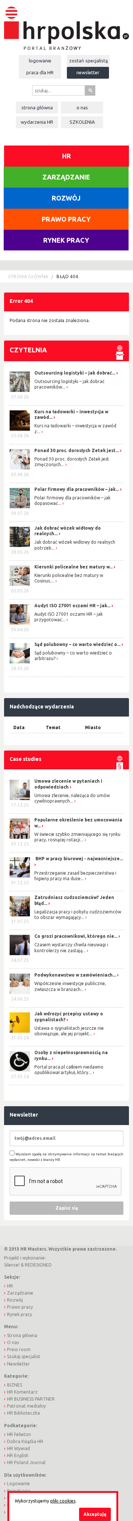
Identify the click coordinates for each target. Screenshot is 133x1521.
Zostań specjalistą (88, 60)
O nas (82, 107)
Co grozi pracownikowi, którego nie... (75, 936)
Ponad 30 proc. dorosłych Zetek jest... (76, 450)
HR (66, 156)
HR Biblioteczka (23, 1413)
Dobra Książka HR (25, 1441)
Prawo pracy (66, 219)
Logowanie (40, 60)
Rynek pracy (66, 240)
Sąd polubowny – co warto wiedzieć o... (77, 644)
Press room (19, 1349)
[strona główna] (66, 24)
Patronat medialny (26, 1406)
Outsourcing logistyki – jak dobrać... (74, 372)
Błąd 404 (67, 276)
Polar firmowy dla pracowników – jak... (76, 489)
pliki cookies (62, 1500)
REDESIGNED (38, 1264)
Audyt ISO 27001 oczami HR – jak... (72, 605)
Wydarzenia (37, 121)
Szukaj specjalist (23, 1356)
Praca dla (40, 72)
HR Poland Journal (26, 1462)
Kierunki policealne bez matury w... (73, 566)
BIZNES (14, 1384)
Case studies (25, 759)
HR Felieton (19, 1434)
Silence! (12, 1264)
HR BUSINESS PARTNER (31, 1399)
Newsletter (87, 72)
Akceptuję (94, 1514)
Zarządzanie (66, 177)
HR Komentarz (22, 1392)
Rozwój (66, 198)
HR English (17, 1455)
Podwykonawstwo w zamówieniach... (75, 975)
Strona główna (37, 107)
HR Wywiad (18, 1448)
